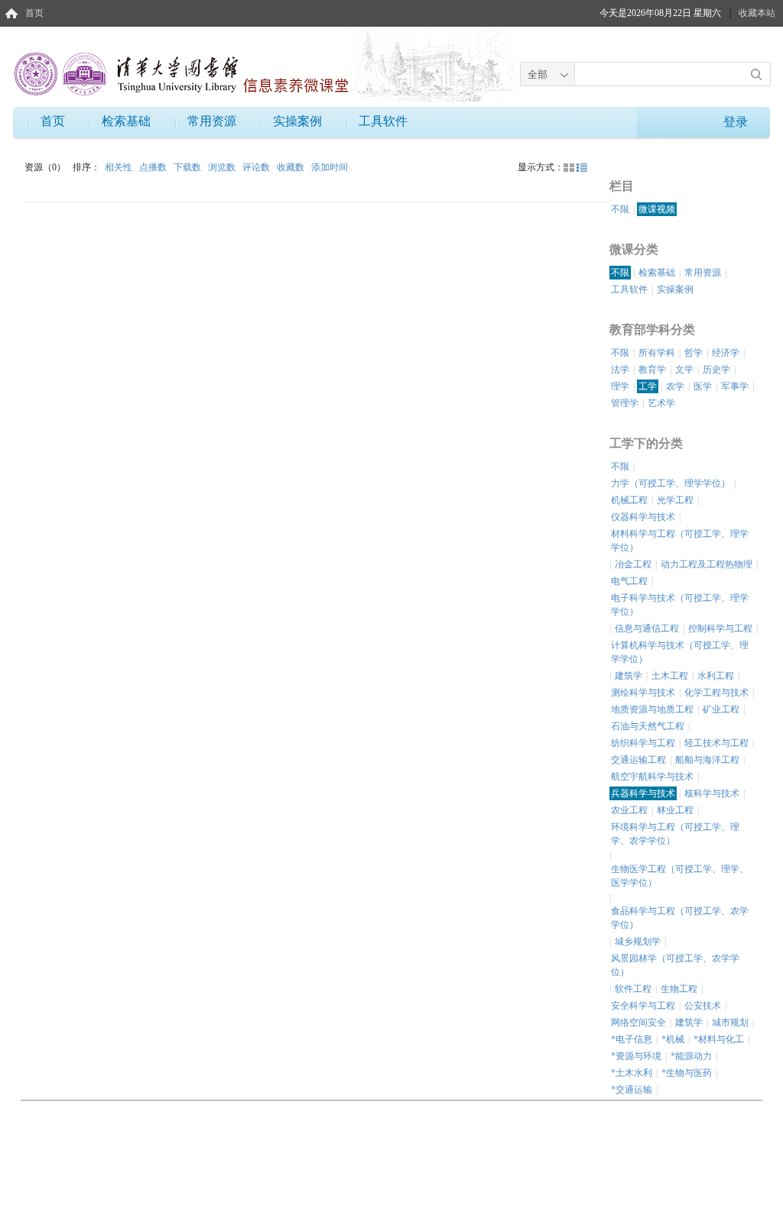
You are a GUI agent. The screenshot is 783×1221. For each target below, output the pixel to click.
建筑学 (628, 675)
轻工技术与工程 (716, 743)
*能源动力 (691, 1056)
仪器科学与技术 (643, 517)
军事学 (735, 386)
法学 (620, 369)
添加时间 (329, 167)
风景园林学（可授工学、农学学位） (675, 965)
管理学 (624, 403)
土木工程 (669, 675)
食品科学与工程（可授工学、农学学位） (680, 918)
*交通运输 (631, 1089)
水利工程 (715, 675)
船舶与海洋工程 (707, 759)
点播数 (154, 167)
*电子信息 (631, 1039)
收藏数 (292, 167)
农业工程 (629, 810)
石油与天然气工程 (647, 726)
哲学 (693, 352)
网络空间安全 (638, 1022)
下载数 (188, 167)
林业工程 (675, 810)
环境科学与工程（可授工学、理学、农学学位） (675, 834)
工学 (647, 386)
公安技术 (702, 1005)
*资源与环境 (636, 1056)
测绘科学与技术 (643, 692)
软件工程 (633, 989)
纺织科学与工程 (643, 743)
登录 (735, 121)
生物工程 (679, 989)
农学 (675, 386)
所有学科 (656, 352)
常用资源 (211, 121)
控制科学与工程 (720, 628)
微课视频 (656, 209)
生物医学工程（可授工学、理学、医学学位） (680, 876)
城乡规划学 (638, 941)
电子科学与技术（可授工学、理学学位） (680, 605)
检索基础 (126, 121)
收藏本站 (757, 13)
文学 (684, 369)
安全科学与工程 (643, 1005)
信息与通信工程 (647, 628)
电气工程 (629, 581)
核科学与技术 (711, 793)
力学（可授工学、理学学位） (670, 483)
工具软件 (383, 121)
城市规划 (730, 1022)
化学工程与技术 (716, 692)
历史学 (716, 369)
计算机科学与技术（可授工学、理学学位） (680, 652)
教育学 (652, 369)
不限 (620, 209)
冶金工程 (633, 564)
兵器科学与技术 (643, 793)
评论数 (257, 167)
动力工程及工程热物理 (706, 564)
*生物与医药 (686, 1073)
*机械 (672, 1039)
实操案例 (297, 121)
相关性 (120, 167)
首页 (34, 13)
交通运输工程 (638, 759)
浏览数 (223, 167)
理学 (620, 386)
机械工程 (629, 500)
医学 (703, 386)
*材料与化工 (719, 1039)
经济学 (725, 352)
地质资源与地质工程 (652, 709)
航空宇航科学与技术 (652, 776)
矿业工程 (721, 709)
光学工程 (675, 500)
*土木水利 (631, 1073)
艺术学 (661, 403)
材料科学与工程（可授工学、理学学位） (680, 540)
